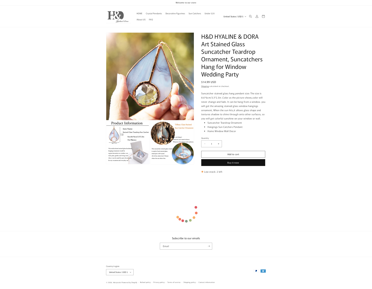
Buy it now (233, 162)
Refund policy (145, 282)
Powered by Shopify (129, 282)
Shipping (205, 86)
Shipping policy (190, 282)
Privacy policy (158, 282)
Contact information (206, 282)
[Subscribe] (209, 246)
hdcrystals (117, 282)
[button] (250, 16)
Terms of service (174, 282)
